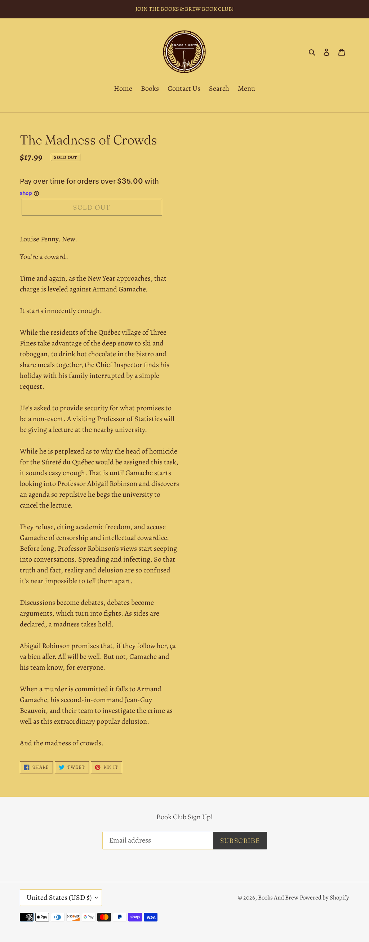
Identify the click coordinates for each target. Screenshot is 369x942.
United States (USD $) (59, 897)
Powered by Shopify (324, 897)
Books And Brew (278, 897)
